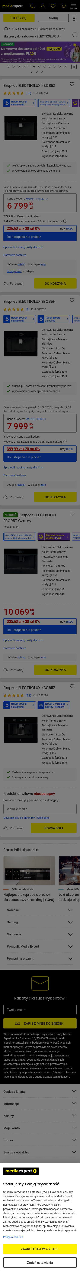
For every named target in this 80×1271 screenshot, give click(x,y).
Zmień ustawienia (40, 1262)
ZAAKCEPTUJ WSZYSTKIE (40, 1249)
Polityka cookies (13, 1237)
